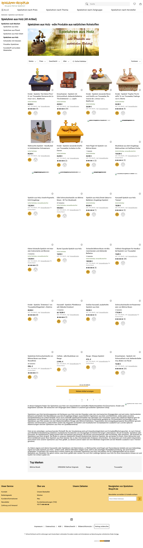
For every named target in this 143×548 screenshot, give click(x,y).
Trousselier (118, 467)
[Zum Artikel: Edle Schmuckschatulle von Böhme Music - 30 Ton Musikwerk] (70, 183)
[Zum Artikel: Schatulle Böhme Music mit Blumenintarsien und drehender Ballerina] (99, 234)
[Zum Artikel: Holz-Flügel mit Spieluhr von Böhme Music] (99, 131)
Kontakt (4, 492)
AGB (59, 526)
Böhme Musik (35, 467)
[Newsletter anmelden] (139, 498)
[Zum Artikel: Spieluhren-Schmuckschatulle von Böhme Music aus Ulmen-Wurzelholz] (41, 341)
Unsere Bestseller (43, 492)
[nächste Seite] (93, 400)
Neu (38, 499)
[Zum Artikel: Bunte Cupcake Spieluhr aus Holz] (70, 234)
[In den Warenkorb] (30, 113)
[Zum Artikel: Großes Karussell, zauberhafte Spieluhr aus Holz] (99, 290)
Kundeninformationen (9, 499)
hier (117, 534)
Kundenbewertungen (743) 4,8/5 (47, 503)
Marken (40, 495)
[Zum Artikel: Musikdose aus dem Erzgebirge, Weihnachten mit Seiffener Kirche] (128, 131)
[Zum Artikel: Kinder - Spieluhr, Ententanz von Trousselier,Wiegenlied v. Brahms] (41, 290)
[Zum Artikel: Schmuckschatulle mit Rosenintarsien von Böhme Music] (128, 290)
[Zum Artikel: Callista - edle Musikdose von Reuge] (70, 341)
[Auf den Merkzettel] (35, 113)
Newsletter (5, 502)
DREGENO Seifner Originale (68, 467)
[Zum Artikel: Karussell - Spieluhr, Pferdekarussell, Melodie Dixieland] (70, 290)
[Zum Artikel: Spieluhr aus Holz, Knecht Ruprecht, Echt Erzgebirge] (41, 183)
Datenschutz (50, 526)
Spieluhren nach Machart (15, 15)
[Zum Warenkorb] (140, 4)
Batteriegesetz (6, 495)
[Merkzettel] (134, 4)
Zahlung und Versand (9, 505)
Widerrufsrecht (69, 526)
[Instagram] (71, 519)
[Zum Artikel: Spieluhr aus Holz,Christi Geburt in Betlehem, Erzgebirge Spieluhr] (99, 183)
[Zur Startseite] (15, 4)
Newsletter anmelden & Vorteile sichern (122, 494)
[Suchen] (87, 4)
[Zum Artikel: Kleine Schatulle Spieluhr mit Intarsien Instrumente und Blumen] (41, 234)
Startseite (4, 15)
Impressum (38, 526)
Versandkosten (45, 106)
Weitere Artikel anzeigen (85, 391)
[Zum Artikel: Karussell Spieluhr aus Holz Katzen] (128, 183)
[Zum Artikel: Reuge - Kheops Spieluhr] (99, 341)
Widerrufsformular (85, 526)
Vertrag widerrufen (102, 526)
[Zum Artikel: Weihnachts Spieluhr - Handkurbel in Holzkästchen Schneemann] (41, 131)
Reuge (88, 467)
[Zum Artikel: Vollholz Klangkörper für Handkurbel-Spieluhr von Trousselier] (128, 234)
